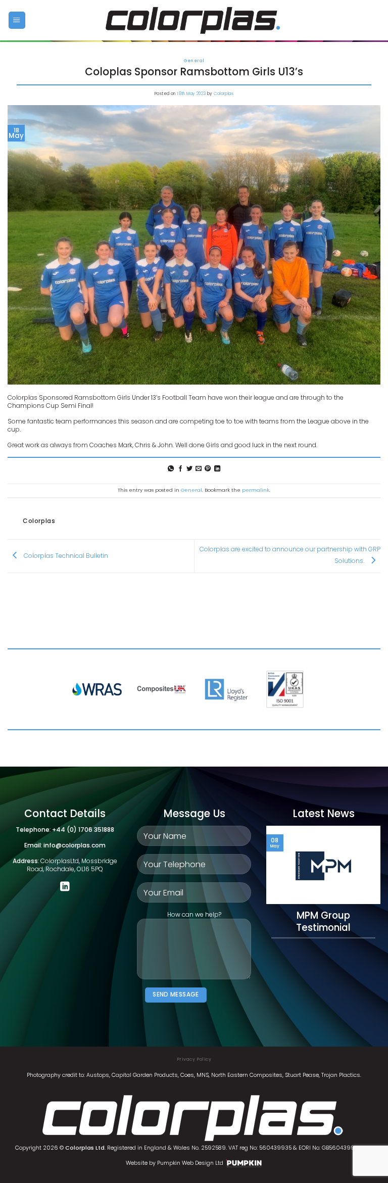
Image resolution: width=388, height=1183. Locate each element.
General (194, 61)
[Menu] (17, 20)
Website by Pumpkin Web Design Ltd (174, 1163)
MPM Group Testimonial (323, 922)
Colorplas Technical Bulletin (65, 555)
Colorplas (223, 93)
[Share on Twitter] (189, 468)
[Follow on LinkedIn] (65, 887)
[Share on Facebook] (180, 468)
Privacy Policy (194, 1059)
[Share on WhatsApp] (171, 468)
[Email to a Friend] (199, 468)
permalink (255, 490)
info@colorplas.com (74, 845)
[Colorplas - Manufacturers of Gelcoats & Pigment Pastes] (194, 20)
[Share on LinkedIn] (217, 468)
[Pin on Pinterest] (208, 468)
